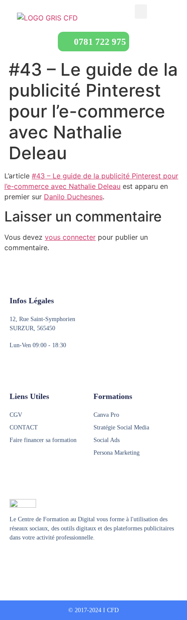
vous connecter (70, 237)
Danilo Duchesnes (73, 196)
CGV (16, 415)
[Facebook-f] (13, 559)
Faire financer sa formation (43, 440)
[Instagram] (30, 559)
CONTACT (24, 427)
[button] (141, 11)
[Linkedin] (46, 559)
